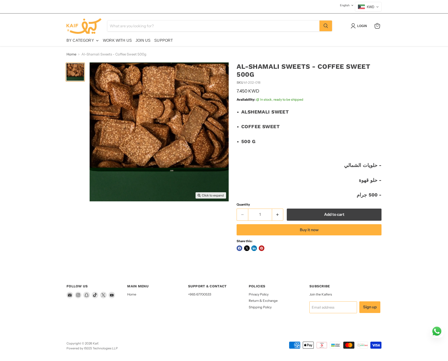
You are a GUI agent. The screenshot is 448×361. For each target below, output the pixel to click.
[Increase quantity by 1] (278, 214)
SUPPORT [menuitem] (163, 40)
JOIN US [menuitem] (143, 40)
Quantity (243, 204)
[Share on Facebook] (239, 248)
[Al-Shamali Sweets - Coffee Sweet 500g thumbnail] (75, 72)
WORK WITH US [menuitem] (117, 40)
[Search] (325, 26)
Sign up (370, 307)
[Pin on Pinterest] (261, 248)
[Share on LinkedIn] (254, 248)
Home (71, 54)
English (345, 5)
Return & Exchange (263, 301)
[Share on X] (247, 248)
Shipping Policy (260, 307)
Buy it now (309, 229)
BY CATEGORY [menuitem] (80, 40)
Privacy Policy (259, 294)
